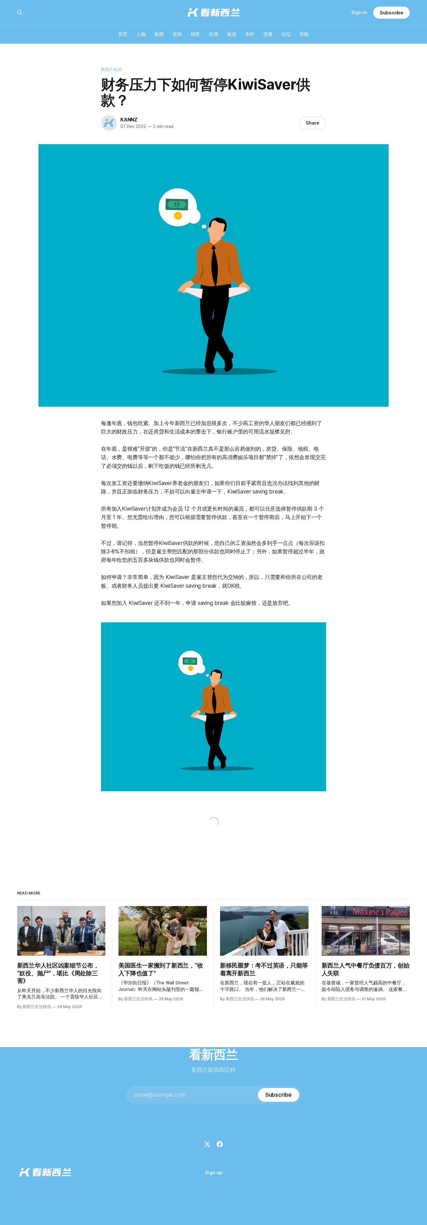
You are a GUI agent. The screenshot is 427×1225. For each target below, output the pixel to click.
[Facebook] (220, 1144)
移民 (195, 34)
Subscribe (391, 13)
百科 (177, 34)
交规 (268, 34)
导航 (304, 34)
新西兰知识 (111, 69)
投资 (213, 34)
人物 (141, 34)
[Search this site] (20, 12)
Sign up (213, 1172)
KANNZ (129, 119)
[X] (207, 1144)
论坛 (286, 34)
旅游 (231, 34)
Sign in (359, 12)
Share (312, 123)
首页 (123, 34)
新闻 (159, 34)
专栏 (249, 34)
